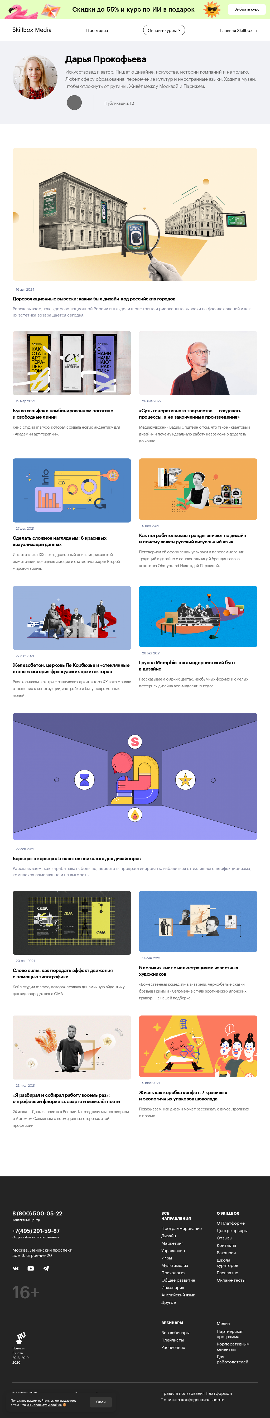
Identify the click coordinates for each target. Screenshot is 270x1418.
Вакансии (226, 1252)
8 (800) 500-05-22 (37, 1213)
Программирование (181, 1227)
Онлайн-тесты (231, 1279)
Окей (100, 1402)
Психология (173, 1272)
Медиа (223, 1322)
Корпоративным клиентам (233, 1346)
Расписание (173, 1346)
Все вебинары (175, 1332)
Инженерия (172, 1286)
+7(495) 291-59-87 (36, 1230)
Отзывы (224, 1237)
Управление (173, 1250)
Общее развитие (178, 1279)
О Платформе (231, 1222)
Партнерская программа (230, 1333)
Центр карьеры (232, 1230)
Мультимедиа (174, 1264)
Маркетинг (172, 1242)
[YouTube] (30, 1268)
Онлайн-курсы (162, 29)
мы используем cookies (44, 1404)
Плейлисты (172, 1339)
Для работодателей (232, 1358)
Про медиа (97, 29)
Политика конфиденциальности (192, 1399)
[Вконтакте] (15, 1268)
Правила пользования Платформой (196, 1392)
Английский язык (178, 1294)
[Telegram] (45, 1268)
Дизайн (168, 1235)
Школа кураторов (227, 1262)
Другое (168, 1301)
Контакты (226, 1244)
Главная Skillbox (237, 29)
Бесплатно (227, 1272)
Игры (166, 1257)
